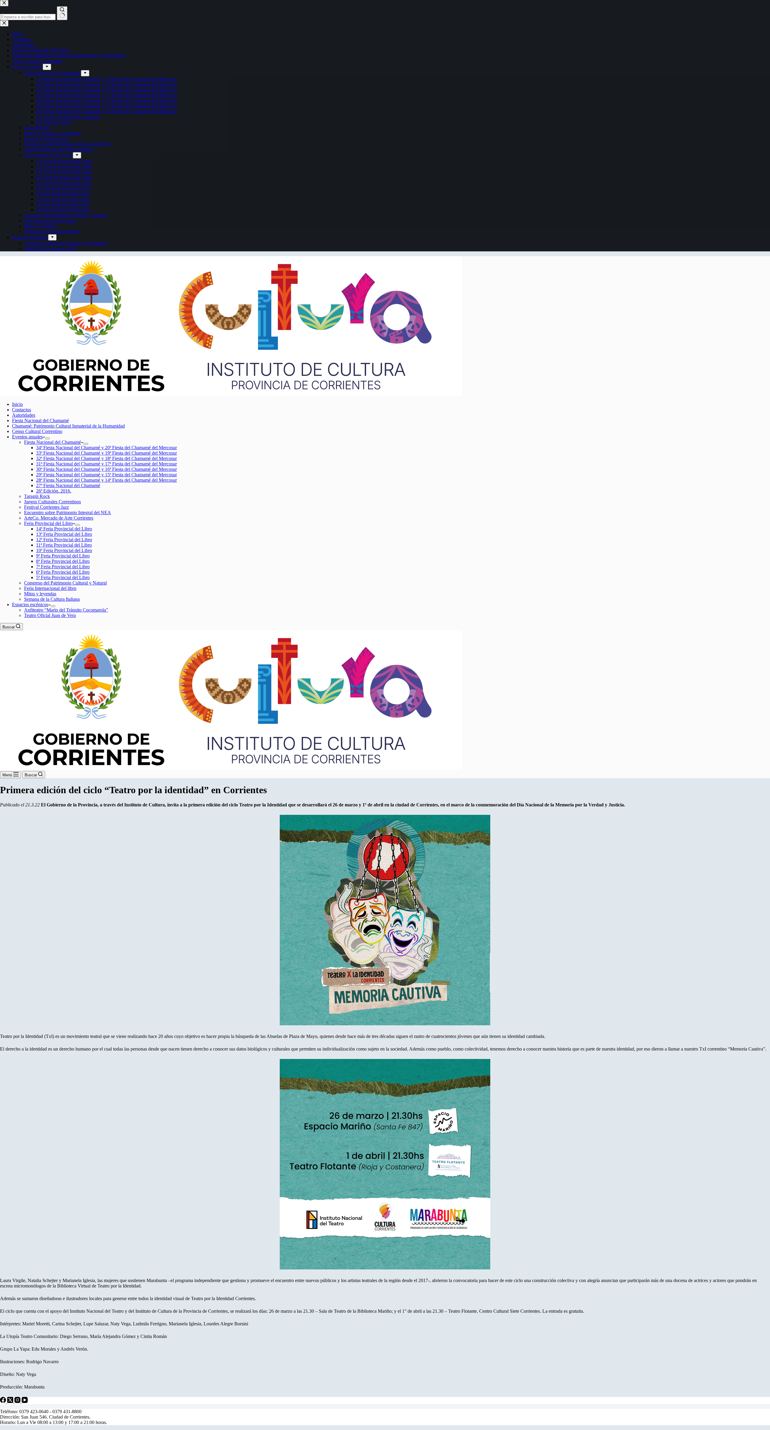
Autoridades (23, 415)
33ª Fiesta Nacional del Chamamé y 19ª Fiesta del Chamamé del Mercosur (106, 453)
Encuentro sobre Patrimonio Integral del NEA (67, 512)
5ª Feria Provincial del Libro (63, 577)
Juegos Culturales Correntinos (52, 501)
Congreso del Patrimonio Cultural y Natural (65, 582)
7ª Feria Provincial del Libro (63, 566)
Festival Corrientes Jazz (46, 507)
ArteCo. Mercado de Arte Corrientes (58, 517)
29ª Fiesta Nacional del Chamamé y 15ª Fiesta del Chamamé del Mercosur (106, 474)
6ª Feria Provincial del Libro (63, 572)
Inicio (17, 404)
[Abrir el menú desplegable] (47, 438)
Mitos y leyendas (40, 593)
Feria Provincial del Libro (48, 523)
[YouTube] (25, 1401)
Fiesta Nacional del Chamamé (40, 420)
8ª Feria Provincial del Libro (63, 561)
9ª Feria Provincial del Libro (63, 555)
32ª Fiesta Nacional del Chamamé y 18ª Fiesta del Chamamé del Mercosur (106, 458)
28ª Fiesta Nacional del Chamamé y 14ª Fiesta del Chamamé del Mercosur (106, 480)
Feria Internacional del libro (50, 588)
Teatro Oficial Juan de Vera (50, 615)
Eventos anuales (27, 436)
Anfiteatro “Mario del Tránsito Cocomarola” (66, 609)
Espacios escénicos (30, 604)
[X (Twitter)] (10, 1401)
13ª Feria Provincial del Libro (64, 534)
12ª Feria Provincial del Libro (64, 539)
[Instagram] (18, 1401)
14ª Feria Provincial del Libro (64, 528)
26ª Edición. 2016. (53, 490)
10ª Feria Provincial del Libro (64, 550)
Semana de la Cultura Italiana (52, 599)
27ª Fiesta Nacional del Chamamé (68, 485)
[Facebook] (3, 1401)
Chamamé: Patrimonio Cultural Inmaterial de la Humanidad (68, 425)
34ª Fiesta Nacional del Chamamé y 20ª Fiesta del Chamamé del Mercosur (106, 447)
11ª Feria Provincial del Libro (64, 545)
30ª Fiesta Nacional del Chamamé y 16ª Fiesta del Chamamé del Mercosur (106, 469)
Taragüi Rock (37, 496)
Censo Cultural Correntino (37, 431)
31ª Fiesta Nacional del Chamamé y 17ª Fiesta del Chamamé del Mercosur (106, 463)
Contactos (21, 409)
